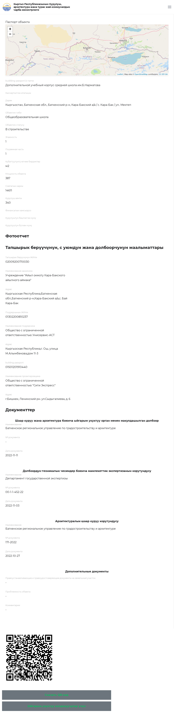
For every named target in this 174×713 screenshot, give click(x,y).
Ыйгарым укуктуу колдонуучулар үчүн (57, 706)
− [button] (10, 34)
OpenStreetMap (140, 74)
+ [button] (10, 29)
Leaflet (120, 74)
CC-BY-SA (163, 74)
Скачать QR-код (56, 695)
